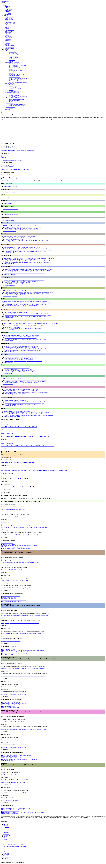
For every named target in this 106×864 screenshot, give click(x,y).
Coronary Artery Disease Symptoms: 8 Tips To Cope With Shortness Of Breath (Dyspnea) (25, 413)
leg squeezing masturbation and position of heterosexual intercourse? (17, 651)
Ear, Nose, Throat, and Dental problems (18, 78)
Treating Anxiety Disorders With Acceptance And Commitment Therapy (21, 382)
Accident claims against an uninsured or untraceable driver (14, 792)
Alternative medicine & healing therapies (18, 94)
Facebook (7, 824)
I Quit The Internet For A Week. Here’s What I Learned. (13, 509)
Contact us (5, 858)
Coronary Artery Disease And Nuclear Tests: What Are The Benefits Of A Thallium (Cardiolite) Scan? (27, 412)
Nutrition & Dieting (13, 57)
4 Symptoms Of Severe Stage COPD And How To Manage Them (20, 371)
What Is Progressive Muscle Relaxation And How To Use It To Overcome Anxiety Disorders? (25, 380)
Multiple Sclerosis (10, 34)
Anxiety (8, 44)
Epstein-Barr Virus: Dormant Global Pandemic (15, 169)
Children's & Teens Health (15, 88)
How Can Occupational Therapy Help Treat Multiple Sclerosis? (18, 290)
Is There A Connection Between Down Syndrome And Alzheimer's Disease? (21, 335)
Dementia (8, 39)
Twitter (6, 825)
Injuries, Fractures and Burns (15, 70)
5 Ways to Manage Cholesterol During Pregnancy (15, 400)
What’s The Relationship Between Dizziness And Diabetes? (18, 150)
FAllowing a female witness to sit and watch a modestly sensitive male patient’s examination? (23, 812)
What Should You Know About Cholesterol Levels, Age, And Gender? (21, 404)
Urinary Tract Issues (13, 71)
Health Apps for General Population (17, 105)
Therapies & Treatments (12, 92)
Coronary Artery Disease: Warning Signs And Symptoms (17, 411)
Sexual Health (12, 87)
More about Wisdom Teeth (9, 231)
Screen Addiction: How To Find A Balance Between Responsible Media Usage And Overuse (27, 446)
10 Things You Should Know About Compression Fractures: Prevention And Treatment (24, 280)
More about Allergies (8, 203)
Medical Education (10, 107)
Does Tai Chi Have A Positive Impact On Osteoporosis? (17, 283)
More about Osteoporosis (9, 285)
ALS (7, 35)
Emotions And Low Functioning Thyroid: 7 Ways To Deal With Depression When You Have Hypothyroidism (29, 258)
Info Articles (6, 834)
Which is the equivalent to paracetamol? (11, 596)
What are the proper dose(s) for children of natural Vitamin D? (16, 548)
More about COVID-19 (8, 329)
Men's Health (12, 84)
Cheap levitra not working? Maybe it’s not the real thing (13, 694)
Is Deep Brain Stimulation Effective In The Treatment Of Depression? (20, 347)
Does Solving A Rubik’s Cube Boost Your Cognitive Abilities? (19, 427)
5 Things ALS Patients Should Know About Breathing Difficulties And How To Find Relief (26, 304)
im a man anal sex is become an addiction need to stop (14, 653)
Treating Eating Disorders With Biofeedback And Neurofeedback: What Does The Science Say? (26, 392)
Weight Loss (12, 60)
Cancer (10, 69)
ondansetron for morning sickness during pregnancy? (14, 704)
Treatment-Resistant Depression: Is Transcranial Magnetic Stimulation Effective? (23, 350)
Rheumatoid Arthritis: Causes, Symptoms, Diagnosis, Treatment (18, 358)
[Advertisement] (53, 131)
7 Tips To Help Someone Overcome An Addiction (15, 312)
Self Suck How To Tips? (8, 654)
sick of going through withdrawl (9, 756)
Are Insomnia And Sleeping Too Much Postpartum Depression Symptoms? (21, 346)
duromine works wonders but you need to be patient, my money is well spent (19, 545)
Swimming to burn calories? (8, 544)
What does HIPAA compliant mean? (10, 811)
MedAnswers (11, 11)
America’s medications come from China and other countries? (16, 808)
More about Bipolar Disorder (10, 186)
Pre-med (11, 108)
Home (9, 6)
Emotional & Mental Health (7, 433)
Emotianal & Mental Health (12, 97)
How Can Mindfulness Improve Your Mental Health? (13, 721)
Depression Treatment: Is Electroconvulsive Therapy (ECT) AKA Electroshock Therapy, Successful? (28, 349)
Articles (9, 7)
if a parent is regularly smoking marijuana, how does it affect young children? (19, 759)
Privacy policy (6, 853)
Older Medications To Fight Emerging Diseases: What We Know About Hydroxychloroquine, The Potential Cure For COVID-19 (33, 323)
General (8, 109)
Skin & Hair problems (14, 66)
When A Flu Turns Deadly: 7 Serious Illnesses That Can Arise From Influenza (22, 247)
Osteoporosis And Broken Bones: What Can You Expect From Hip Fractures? (22, 281)
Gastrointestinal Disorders (15, 67)
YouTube (7, 827)
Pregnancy (11, 90)
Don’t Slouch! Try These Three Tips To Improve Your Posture (15, 516)
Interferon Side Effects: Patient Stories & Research (14, 845)
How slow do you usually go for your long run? (13, 546)
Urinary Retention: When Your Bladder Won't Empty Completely (15, 588)
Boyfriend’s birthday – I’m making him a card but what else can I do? (18, 809)
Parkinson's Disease (10, 22)
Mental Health (12, 101)
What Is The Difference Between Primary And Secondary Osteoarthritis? (20, 357)
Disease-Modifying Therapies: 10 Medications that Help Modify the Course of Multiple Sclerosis (27, 293)
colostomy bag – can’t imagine (9, 597)
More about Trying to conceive (10, 214)
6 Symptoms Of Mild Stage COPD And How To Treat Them (18, 369)
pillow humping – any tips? (8, 649)
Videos (9, 13)
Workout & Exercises (14, 54)
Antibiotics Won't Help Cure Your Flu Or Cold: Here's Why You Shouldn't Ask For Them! (25, 251)
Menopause (9, 24)
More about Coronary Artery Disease (11, 416)
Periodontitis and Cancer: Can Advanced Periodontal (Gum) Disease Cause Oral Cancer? (25, 273)
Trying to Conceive (10, 23)
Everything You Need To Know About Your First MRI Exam (14, 782)
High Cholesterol (10, 47)
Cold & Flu (9, 28)
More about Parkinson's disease (10, 209)
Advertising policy (7, 857)
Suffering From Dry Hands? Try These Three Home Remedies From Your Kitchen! (20, 562)
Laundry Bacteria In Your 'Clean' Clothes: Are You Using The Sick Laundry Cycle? (23, 326)
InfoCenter (9, 10)
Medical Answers (7, 835)
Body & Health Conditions (12, 62)
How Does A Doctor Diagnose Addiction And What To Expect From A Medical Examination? (26, 313)
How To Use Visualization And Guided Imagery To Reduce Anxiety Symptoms (22, 378)
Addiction (8, 36)
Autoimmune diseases (14, 75)
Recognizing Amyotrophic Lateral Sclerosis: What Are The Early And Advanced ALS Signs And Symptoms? (29, 303)
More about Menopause (8, 220)
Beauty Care (12, 58)
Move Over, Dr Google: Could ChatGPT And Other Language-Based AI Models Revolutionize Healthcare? (25, 527)
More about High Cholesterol (10, 405)
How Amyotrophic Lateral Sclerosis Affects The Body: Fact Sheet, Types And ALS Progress (25, 301)
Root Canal (9, 27)
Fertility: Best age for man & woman (11, 160)
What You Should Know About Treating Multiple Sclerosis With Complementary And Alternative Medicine (28, 292)
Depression (8, 40)
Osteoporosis (9, 32)
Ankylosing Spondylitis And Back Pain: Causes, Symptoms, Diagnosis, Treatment (23, 361)
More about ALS (7, 306)
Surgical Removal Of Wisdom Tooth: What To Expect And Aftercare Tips (21, 229)
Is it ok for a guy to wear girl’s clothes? (11, 813)
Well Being (9, 50)
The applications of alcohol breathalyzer (10, 774)
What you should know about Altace (9, 686)
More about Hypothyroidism (9, 263)
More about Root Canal (8, 241)
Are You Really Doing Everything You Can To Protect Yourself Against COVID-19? (24, 328)
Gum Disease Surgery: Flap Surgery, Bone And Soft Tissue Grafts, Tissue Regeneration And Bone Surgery (28, 269)
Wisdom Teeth (9, 26)
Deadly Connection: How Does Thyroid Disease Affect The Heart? (19, 259)
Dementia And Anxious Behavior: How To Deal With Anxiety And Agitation (22, 336)
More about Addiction (8, 317)
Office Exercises (13, 56)
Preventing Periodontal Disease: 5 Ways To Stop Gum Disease (19, 271)
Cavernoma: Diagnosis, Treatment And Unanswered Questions (15, 580)
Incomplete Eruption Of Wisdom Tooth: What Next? (16, 227)
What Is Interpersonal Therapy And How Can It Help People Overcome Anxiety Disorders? (25, 381)
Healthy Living (12, 52)
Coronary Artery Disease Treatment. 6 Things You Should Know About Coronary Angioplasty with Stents (29, 415)
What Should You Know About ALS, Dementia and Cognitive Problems (21, 305)
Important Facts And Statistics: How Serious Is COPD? (16, 368)
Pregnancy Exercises (14, 91)
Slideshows (6, 837)
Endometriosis (9, 19)
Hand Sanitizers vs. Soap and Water (13, 327)
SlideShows (10, 14)
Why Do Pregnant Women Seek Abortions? (10, 641)
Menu (3, 2)
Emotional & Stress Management (16, 99)
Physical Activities (13, 53)
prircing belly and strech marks (9, 598)
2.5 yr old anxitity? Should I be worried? (11, 758)
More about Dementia (8, 340)
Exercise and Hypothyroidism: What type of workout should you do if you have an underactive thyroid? (28, 262)
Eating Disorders (10, 45)
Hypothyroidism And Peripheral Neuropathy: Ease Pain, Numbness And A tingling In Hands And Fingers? (29, 260)
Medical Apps (9, 103)
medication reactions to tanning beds (10, 707)
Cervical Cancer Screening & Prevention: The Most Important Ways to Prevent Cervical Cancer (22, 633)
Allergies (8, 20)
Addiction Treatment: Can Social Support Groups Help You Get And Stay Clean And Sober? (26, 316)
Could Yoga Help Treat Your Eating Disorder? (15, 393)
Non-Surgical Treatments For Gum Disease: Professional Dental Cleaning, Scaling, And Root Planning (27, 270)
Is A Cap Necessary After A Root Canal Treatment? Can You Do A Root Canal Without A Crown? (27, 240)
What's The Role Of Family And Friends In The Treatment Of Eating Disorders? (22, 390)
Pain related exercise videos (15, 64)
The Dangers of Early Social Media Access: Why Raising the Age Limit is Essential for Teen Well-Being (24, 615)
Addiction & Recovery (14, 100)
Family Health (9, 83)
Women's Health (13, 86)
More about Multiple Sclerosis (10, 296)
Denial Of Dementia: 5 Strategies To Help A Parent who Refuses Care (20, 338)
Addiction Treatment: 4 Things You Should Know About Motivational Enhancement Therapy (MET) (28, 315)
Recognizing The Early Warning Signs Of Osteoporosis (17, 282)
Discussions (10, 9)
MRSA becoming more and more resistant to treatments (14, 703)
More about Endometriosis (9, 197)
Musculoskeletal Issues (14, 77)
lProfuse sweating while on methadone (11, 702)
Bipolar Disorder (10, 17)
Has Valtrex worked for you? (9, 706)
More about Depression (8, 351)
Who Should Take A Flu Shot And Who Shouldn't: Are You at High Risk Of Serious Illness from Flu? (27, 248)
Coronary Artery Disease (12, 48)
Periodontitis (9, 31)
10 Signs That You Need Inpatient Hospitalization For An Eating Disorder (21, 389)
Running (11, 61)
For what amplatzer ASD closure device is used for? (14, 600)
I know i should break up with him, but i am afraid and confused (17, 755)
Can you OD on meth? (7, 760)
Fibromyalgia (9, 18)
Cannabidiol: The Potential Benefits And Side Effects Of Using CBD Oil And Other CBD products (23, 676)
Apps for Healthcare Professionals (17, 104)
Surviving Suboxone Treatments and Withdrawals (14, 846)
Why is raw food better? (7, 543)
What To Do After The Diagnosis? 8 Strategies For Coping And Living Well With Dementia (26, 339)
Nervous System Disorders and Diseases (18, 80)
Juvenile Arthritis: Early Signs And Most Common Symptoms (19, 359)
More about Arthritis (8, 362)
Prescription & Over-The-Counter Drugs (18, 96)
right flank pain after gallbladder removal (11, 601)
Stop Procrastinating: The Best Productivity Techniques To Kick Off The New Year (25, 436)
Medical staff (6, 854)
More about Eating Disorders (10, 394)
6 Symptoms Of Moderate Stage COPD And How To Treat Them (20, 370)
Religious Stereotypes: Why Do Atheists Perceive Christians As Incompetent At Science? (21, 534)
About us (5, 851)
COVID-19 (9, 37)
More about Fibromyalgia (9, 192)
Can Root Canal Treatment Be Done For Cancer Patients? (17, 238)
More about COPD (7, 373)
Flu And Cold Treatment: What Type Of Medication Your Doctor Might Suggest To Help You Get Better (28, 250)
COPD (8, 43)
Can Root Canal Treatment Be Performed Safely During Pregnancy (19, 236)
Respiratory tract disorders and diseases (18, 82)
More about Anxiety (8, 384)
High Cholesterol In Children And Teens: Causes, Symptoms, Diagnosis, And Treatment (24, 401)
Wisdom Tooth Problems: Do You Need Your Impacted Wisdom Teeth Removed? (22, 225)
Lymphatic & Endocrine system (16, 74)
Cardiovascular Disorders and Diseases (18, 65)
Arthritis (8, 41)
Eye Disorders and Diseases (15, 79)
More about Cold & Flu (8, 252)
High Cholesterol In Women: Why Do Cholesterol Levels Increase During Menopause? (24, 403)
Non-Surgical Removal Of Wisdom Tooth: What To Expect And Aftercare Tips (23, 228)
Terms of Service (7, 855)
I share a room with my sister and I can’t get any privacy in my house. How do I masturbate (23, 650)
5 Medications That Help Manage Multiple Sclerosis (16, 294)
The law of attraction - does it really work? (10, 800)
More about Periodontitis (9, 274)
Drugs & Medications (14, 95)
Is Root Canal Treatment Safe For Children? (15, 239)
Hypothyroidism (10, 30)
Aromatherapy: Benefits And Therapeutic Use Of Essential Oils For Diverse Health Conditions (22, 668)
